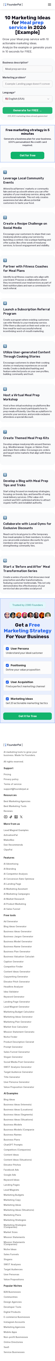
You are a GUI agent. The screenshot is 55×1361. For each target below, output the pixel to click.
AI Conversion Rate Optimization (21, 879)
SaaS (6, 1347)
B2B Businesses (12, 1292)
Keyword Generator (14, 996)
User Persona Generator (16, 1082)
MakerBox (9, 840)
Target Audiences (13, 1269)
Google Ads (10, 1174)
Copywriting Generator (16, 976)
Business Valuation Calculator (20, 956)
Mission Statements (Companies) (15, 1243)
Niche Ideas (10, 1249)
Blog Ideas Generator (15, 926)
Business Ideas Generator (17, 931)
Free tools (10, 915)
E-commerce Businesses (17, 1317)
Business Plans (12, 1139)
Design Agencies (13, 1302)
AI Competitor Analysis (16, 874)
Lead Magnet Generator (16, 1006)
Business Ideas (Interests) (18, 1104)
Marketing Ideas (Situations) (19, 1210)
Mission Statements (14, 1237)
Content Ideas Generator (17, 971)
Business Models (13, 1124)
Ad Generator (11, 921)
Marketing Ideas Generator (18, 1016)
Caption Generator (14, 961)
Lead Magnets (11, 1190)
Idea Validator (11, 991)
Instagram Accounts (14, 1322)
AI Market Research (14, 899)
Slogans (8, 1259)
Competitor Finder (13, 966)
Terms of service (13, 784)
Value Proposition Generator (19, 1087)
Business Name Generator (18, 946)
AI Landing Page (12, 884)
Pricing (7, 774)
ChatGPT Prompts (13, 1144)
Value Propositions (14, 1279)
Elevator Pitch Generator (17, 981)
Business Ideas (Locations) (18, 1109)
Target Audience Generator (18, 1072)
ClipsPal (8, 849)
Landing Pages (12, 1185)
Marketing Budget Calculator (19, 1011)
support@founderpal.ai (16, 789)
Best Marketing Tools (15, 806)
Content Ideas (11, 1154)
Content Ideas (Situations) (18, 1159)
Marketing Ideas (12, 1205)
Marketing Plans (12, 1215)
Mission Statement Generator (19, 1032)
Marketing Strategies (15, 1220)
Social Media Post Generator (19, 1062)
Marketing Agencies (14, 1327)
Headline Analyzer (13, 986)
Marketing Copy (12, 1200)
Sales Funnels (11, 1254)
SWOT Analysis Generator (17, 1067)
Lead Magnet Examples (16, 830)
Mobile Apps (10, 1332)
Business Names (13, 1134)
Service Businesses (14, 1352)
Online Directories (13, 1342)
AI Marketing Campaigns (17, 894)
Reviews (8, 811)
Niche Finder (10, 1037)
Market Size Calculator (16, 1027)
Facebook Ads (11, 1169)
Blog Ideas (9, 1099)
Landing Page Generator (17, 1001)
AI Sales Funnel (12, 909)
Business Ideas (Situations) (18, 1119)
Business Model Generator (18, 941)
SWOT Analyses (12, 1264)
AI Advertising (11, 863)
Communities (11, 1297)
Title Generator (12, 1077)
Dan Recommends (13, 844)
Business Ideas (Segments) (18, 1114)
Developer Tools (12, 1307)
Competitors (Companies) (17, 1149)
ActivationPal (11, 835)
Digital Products (12, 1312)
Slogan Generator (13, 1057)
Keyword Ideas (11, 1179)
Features (9, 857)
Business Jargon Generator (18, 936)
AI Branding (10, 868)
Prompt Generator (13, 1047)
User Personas (11, 1274)
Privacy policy (11, 779)
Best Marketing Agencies (17, 801)
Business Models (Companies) (20, 1129)
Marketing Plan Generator (17, 1021)
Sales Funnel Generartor (17, 1052)
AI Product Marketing (15, 904)
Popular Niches (13, 1285)
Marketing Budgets (14, 1195)
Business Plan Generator (17, 951)
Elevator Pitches (12, 1164)
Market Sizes (11, 1232)
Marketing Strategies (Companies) (15, 1226)
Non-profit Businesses (16, 1337)
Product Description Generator (20, 1042)
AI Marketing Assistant (16, 889)
